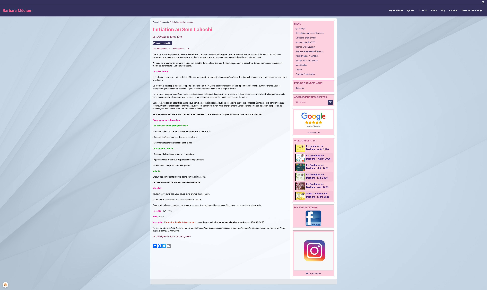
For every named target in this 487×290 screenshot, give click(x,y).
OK (330, 102)
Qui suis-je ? (301, 28)
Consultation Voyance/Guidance (309, 33)
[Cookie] (5, 285)
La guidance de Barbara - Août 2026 (317, 148)
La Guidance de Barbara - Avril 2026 (317, 186)
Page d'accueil (396, 10)
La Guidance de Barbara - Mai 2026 (317, 176)
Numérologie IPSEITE (305, 42)
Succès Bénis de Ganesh (306, 60)
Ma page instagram (313, 273)
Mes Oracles (301, 65)
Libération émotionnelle (305, 38)
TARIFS (298, 69)
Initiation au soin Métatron (306, 56)
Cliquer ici (299, 88)
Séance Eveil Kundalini (305, 47)
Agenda (410, 10)
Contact (453, 10)
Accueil (156, 22)
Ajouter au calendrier (163, 43)
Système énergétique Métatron (309, 51)
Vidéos (434, 10)
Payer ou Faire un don (305, 74)
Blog (443, 10)
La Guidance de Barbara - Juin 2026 (317, 167)
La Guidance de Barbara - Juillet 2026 (318, 157)
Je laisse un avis (313, 132)
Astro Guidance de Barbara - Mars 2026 (317, 195)
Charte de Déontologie (472, 10)
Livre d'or (422, 10)
